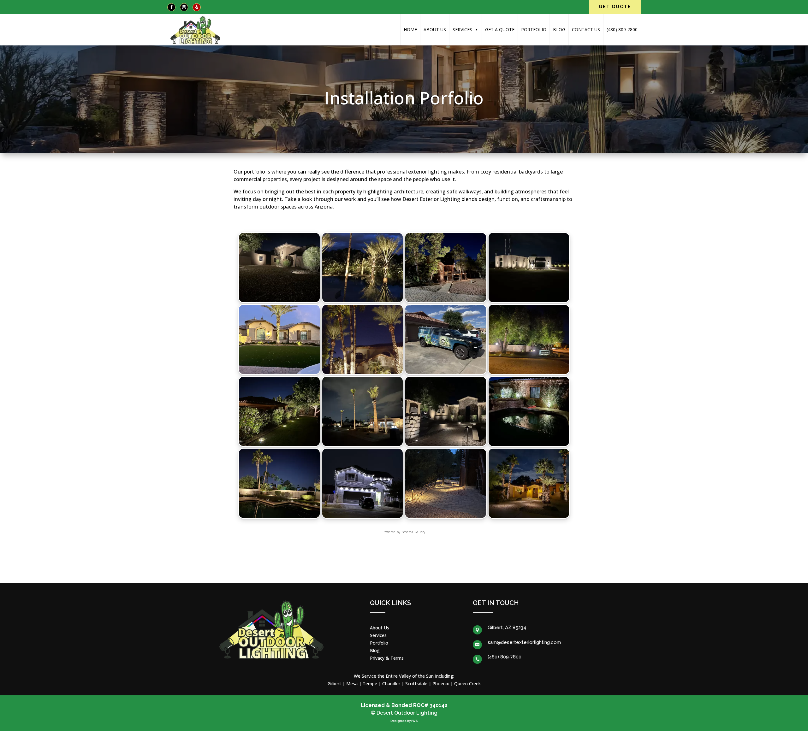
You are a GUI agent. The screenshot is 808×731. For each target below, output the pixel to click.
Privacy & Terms (387, 658)
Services (462, 29)
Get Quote (615, 6)
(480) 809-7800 (622, 29)
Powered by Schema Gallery (404, 532)
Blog (559, 29)
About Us (435, 29)
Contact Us (586, 29)
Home (410, 29)
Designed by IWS (404, 720)
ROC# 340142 (430, 705)
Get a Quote (499, 29)
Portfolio (533, 29)
